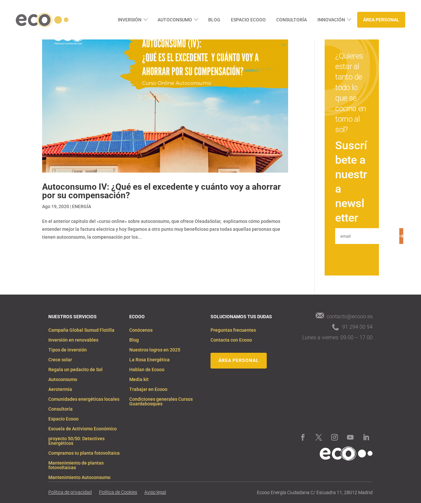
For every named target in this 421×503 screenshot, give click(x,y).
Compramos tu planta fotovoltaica (84, 453)
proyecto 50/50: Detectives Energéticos (76, 441)
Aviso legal (155, 492)
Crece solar (60, 359)
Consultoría (291, 19)
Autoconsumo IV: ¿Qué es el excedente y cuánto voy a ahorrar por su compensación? (161, 191)
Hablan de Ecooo (146, 369)
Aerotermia (60, 389)
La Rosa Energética (149, 359)
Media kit (139, 379)
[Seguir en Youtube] (350, 437)
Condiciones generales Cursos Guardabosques (161, 401)
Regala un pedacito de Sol (75, 369)
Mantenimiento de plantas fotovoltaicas (76, 465)
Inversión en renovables (73, 340)
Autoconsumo (175, 19)
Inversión (129, 19)
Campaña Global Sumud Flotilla (81, 330)
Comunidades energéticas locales (83, 399)
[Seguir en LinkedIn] (366, 437)
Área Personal (381, 19)
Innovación (331, 19)
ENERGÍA (81, 206)
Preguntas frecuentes (233, 330)
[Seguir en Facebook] (303, 437)
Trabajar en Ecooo (148, 389)
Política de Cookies (118, 492)
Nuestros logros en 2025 (154, 349)
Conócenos (141, 330)
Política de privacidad (70, 492)
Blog (214, 19)
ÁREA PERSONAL (238, 360)
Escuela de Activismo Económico (82, 428)
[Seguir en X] (318, 437)
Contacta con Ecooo (231, 340)
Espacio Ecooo (248, 19)
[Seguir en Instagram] (334, 437)
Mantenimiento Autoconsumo (79, 477)
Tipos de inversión (67, 349)
